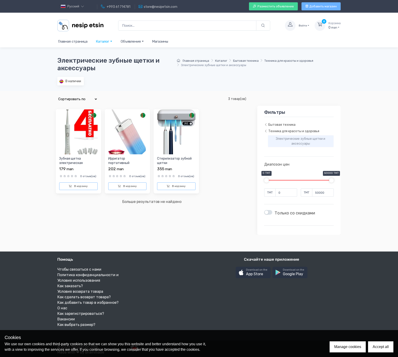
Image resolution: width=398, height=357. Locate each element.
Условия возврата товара (80, 291)
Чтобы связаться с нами (79, 269)
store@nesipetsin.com (160, 7)
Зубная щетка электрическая (71, 161)
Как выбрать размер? (76, 324)
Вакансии (66, 319)
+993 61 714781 (118, 7)
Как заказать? (70, 286)
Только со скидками (295, 213)
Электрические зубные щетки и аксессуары (301, 141)
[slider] (266, 180)
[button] (253, 272)
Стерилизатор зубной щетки (174, 161)
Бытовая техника (246, 60)
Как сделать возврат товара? (84, 297)
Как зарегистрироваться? (80, 313)
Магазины (160, 41)
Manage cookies (347, 347)
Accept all (381, 347)
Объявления (131, 41)
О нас (62, 308)
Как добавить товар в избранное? (88, 302)
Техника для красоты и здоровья (288, 60)
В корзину (80, 186)
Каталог (103, 41)
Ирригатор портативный (118, 161)
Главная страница (73, 41)
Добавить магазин (323, 6)
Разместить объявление (275, 6)
